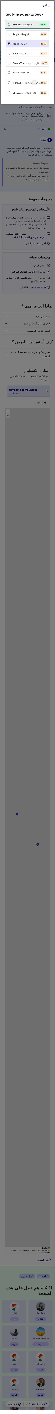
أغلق (45, 5)
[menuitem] (27, 24)
